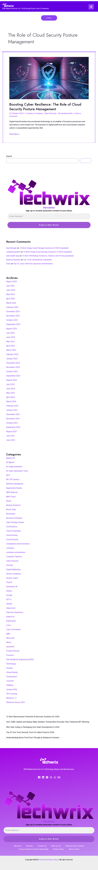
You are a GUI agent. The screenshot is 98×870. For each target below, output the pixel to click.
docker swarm (12, 578)
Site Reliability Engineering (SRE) (20, 659)
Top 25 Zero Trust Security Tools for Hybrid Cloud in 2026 (30, 732)
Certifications (11, 526)
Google (9, 595)
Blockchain (10, 514)
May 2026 (10, 294)
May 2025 (10, 341)
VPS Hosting (11, 694)
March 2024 (11, 401)
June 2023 (10, 440)
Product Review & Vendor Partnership (33, 849)
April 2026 (10, 299)
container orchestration (15, 552)
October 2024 (12, 371)
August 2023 (11, 431)
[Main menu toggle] (91, 6)
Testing (9, 668)
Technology (11, 664)
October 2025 (12, 320)
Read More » (14, 133)
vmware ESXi (11, 689)
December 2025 (13, 311)
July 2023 (10, 436)
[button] (49, 18)
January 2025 (11, 359)
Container (10, 548)
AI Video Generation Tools (17, 471)
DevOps (9, 565)
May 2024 (10, 393)
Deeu (8, 263)
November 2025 (13, 316)
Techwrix (42, 860)
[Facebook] (39, 777)
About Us (17, 846)
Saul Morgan (11, 248)
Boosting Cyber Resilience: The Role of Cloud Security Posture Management (45, 107)
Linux (8, 625)
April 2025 (10, 346)
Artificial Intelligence (14, 484)
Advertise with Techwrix (74, 846)
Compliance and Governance (18, 544)
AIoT (8, 475)
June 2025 (10, 337)
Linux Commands (13, 629)
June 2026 (10, 290)
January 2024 (11, 410)
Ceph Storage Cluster (15, 522)
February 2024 (12, 406)
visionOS (10, 681)
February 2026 (12, 307)
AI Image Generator (14, 466)
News (8, 642)
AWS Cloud (10, 496)
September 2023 (13, 427)
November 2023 (13, 419)
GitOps (9, 591)
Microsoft (10, 638)
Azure (8, 501)
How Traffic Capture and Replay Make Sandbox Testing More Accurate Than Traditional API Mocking (47, 722)
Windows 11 (11, 698)
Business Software (14, 518)
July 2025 (10, 333)
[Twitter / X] (51, 777)
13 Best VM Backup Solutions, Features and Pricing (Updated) (48, 256)
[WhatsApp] (55, 777)
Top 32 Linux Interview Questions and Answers (33, 263)
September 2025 (13, 324)
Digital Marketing (13, 569)
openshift (10, 646)
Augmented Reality (14, 488)
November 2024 (13, 367)
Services (29, 846)
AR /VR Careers (12, 479)
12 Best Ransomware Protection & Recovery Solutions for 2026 (32, 716)
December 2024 (13, 363)
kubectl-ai (10, 616)
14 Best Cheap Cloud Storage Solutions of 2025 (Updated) (44, 248)
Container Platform (14, 556)
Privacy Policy (58, 849)
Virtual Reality (12, 672)
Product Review (12, 651)
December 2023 (13, 414)
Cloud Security (12, 539)
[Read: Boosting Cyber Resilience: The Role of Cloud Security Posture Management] (49, 78)
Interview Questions (14, 612)
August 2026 (11, 281)
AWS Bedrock (12, 492)
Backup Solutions (13, 505)
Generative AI (11, 586)
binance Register (13, 260)
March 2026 (11, 303)
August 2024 (11, 380)
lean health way (12, 256)
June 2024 (10, 389)
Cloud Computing (13, 531)
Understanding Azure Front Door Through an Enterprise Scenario (32, 737)
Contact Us (42, 846)
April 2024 (10, 397)
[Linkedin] (43, 777)
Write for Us (56, 846)
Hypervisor (10, 608)
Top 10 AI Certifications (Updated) (37, 260)
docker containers (13, 574)
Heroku (9, 604)
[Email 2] (59, 777)
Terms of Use (74, 849)
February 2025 (12, 354)
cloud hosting (11, 535)
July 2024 (10, 384)
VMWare (9, 685)
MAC (8, 634)
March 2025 (11, 350)
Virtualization (11, 676)
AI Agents (10, 462)
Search (9, 156)
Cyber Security (50, 113)
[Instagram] (47, 777)
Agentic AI (10, 458)
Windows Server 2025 (15, 702)
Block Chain (11, 509)
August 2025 (11, 329)
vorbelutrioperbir (13, 252)
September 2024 (13, 376)
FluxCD (9, 582)
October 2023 (12, 423)
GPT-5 (8, 599)
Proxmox (10, 655)
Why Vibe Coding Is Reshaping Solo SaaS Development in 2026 (32, 727)
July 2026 (10, 286)
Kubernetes (11, 621)
